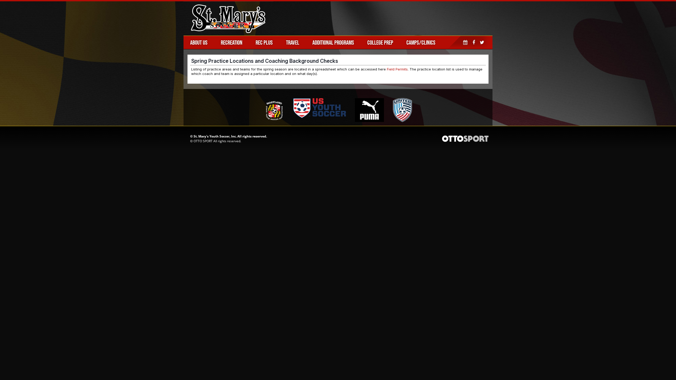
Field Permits (397, 69)
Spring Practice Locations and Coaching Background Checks (264, 61)
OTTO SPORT (203, 141)
